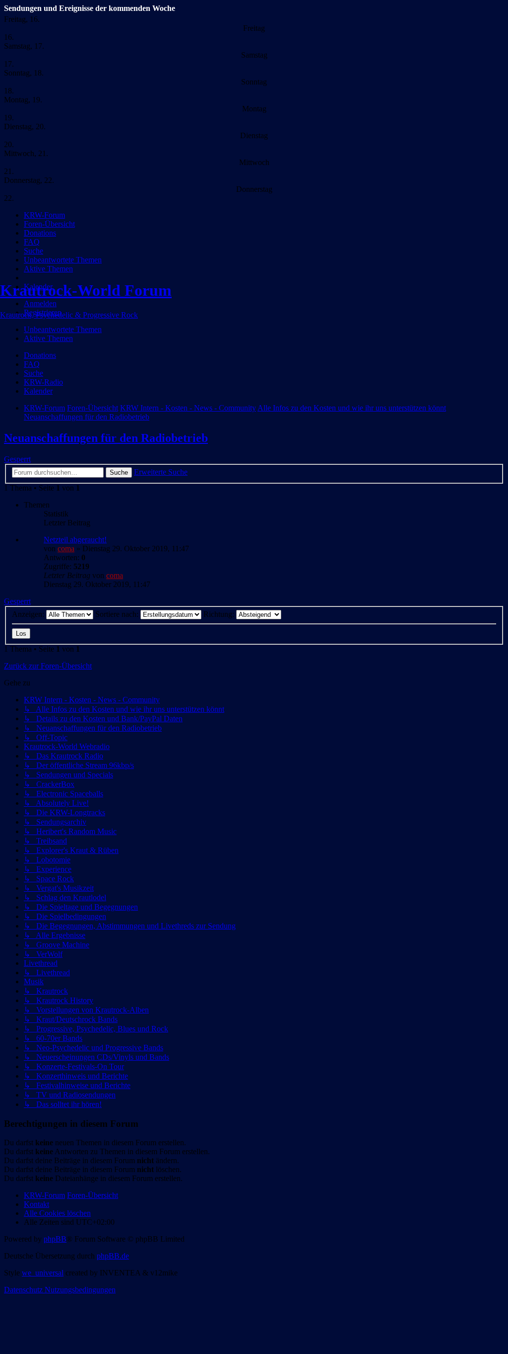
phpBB (55, 1239)
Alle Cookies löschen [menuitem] (57, 1213)
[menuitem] (44, 215)
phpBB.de (113, 1256)
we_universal (43, 1273)
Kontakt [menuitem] (36, 1204)
